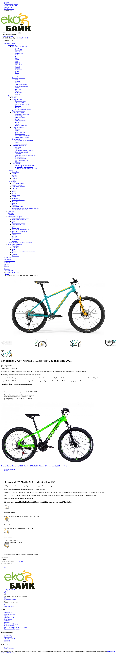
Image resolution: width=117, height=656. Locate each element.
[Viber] (5, 593)
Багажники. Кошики (18, 200)
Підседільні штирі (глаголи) (24, 140)
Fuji (16, 55)
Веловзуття (15, 228)
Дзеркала (14, 205)
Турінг (17, 91)
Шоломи (14, 241)
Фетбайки (18, 92)
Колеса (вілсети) (20, 120)
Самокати (11, 214)
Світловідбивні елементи (19, 210)
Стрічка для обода (21, 125)
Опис (6, 471)
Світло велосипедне (18, 183)
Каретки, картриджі (21, 152)
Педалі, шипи (19, 157)
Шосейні (18, 94)
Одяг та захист (12, 226)
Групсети (18, 147)
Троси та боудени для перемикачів (26, 168)
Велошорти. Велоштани (19, 231)
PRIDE (17, 63)
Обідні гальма (19, 107)
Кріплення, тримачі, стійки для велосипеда (25, 208)
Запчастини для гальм (22, 104)
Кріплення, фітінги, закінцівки (25, 165)
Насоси (14, 191)
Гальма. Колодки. (17, 99)
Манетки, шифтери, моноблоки (25, 155)
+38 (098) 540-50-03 (22, 38)
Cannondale (18, 50)
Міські (17, 87)
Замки (14, 190)
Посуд (14, 252)
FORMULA (19, 53)
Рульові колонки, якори (22, 135)
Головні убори (16, 233)
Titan (16, 74)
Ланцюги (18, 153)
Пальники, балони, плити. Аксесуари (23, 251)
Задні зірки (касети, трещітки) (24, 150)
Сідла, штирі (16, 139)
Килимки (15, 247)
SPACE (17, 68)
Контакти (7, 264)
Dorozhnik (18, 51)
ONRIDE (14, 175)
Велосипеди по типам (18, 78)
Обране (6, 2)
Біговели (11, 213)
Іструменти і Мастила (15, 216)
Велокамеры (19, 116)
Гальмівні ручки (20, 101)
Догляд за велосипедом (19, 219)
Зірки (17, 149)
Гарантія (7, 262)
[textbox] (9, 33)
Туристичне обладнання (15, 244)
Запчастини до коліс (18, 112)
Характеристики (9, 469)
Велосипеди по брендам (19, 46)
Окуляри (14, 236)
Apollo (17, 48)
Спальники (15, 256)
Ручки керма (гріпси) (22, 137)
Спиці (17, 124)
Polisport (14, 177)
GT (16, 56)
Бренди (10, 170)
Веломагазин (8, 7)
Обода (17, 122)
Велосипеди (12, 45)
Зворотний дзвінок (12, 4)
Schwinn (17, 66)
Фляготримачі (16, 195)
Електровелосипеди (21, 86)
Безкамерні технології (22, 114)
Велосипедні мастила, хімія (20, 218)
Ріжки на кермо (20, 134)
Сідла (17, 142)
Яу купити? (8, 637)
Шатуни (17, 162)
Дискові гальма (20, 102)
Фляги (14, 193)
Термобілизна (16, 239)
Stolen (17, 71)
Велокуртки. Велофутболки (20, 229)
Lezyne (14, 173)
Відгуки (6, 266)
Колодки (18, 106)
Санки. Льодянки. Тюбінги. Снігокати (20, 242)
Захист (14, 234)
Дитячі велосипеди (21, 84)
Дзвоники (15, 203)
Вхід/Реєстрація (9, 9)
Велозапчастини (13, 96)
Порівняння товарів (10, 5)
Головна (7, 269)
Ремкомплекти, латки (18, 224)
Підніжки (15, 198)
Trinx (16, 76)
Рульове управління (18, 127)
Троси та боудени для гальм (24, 167)
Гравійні (18, 83)
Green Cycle (15, 172)
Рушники (15, 254)
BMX (17, 79)
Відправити (21, 561)
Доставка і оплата (9, 261)
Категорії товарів (9, 43)
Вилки (14, 97)
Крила (14, 196)
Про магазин (8, 257)
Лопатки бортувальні (18, 223)
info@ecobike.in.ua (10, 599)
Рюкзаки (14, 188)
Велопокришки (20, 117)
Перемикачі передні (21, 160)
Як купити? (8, 259)
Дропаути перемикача (18, 111)
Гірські (17, 81)
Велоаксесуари (12, 181)
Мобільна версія (9, 606)
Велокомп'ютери (17, 185)
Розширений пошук (7, 36)
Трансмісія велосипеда (19, 145)
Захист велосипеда (17, 206)
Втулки (17, 119)
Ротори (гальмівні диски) (23, 109)
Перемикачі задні (20, 158)
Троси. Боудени (16, 163)
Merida (17, 61)
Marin (17, 59)
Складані (18, 89)
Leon (16, 58)
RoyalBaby (18, 64)
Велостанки (11, 211)
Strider (17, 73)
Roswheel (14, 178)
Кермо (17, 130)
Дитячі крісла (16, 201)
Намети (14, 249)
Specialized (18, 69)
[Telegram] (5, 591)
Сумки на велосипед (18, 186)
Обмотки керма (20, 132)
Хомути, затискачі (21, 144)
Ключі (14, 221)
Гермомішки (15, 246)
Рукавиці (14, 238)
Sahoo (13, 180)
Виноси (17, 129)
